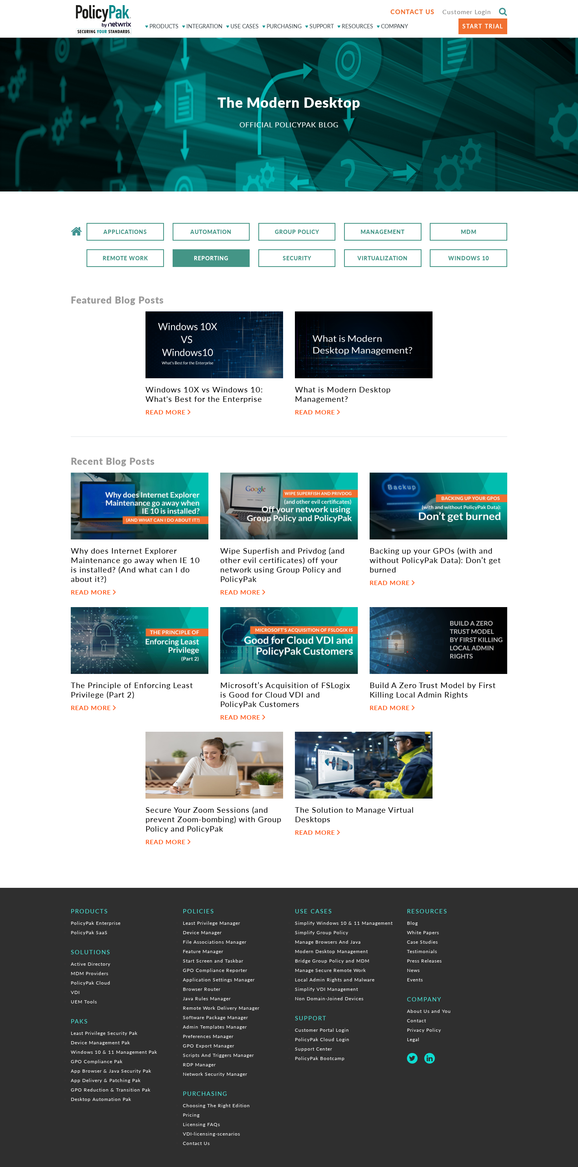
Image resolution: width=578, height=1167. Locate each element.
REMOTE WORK (125, 258)
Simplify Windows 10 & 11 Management (344, 923)
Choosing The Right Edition (216, 1105)
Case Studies (422, 942)
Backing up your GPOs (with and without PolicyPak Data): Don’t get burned (435, 560)
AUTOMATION (211, 231)
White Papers (423, 932)
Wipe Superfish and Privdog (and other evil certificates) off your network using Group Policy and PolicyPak (282, 565)
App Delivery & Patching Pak (106, 1080)
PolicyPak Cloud (90, 983)
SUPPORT (321, 26)
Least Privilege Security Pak (104, 1033)
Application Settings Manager (219, 980)
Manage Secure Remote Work (330, 970)
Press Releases (424, 961)
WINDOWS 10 (468, 258)
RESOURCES (357, 26)
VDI (75, 992)
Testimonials (422, 951)
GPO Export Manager (208, 1046)
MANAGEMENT (383, 231)
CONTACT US (412, 11)
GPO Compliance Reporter (215, 970)
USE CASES (244, 26)
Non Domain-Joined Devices (329, 998)
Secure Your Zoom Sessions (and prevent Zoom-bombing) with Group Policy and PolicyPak (213, 819)
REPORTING (211, 258)
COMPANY (394, 26)
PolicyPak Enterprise (96, 923)
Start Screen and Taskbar (213, 961)
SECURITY (297, 258)
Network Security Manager (215, 1074)
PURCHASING (284, 26)
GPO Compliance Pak (97, 1061)
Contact (416, 1020)
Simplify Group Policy (321, 932)
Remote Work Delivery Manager (221, 1008)
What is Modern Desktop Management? (343, 394)
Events (415, 980)
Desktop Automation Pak (101, 1099)
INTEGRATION (204, 26)
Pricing (191, 1115)
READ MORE (166, 412)
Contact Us (196, 1143)
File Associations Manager (215, 942)
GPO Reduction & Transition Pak (111, 1090)
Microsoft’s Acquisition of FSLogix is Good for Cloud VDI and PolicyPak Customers (285, 694)
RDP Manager (199, 1065)
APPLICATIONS (125, 231)
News (413, 970)
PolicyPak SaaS (89, 932)
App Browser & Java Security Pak (111, 1071)
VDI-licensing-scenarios (211, 1134)
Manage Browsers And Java (328, 942)
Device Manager (202, 932)
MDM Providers (90, 973)
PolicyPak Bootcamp (320, 1058)
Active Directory (90, 964)
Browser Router (202, 989)
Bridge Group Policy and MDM (332, 961)
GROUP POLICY (297, 231)
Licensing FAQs (201, 1124)
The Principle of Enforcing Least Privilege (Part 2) (132, 689)
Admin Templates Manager (215, 1027)
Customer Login (466, 11)
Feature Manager (203, 951)
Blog (412, 923)
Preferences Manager (208, 1036)
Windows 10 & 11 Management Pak (114, 1052)
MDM (469, 231)
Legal (413, 1039)
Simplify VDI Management (326, 989)
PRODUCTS (164, 26)
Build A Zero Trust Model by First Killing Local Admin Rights (433, 689)
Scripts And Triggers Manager (218, 1055)
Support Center (313, 1049)
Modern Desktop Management (331, 951)
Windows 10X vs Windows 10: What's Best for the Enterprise (204, 394)
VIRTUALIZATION (382, 258)
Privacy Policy (424, 1030)
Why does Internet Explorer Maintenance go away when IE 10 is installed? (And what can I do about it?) (135, 565)
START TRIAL (482, 26)
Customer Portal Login (322, 1030)
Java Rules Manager (207, 998)
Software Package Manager (215, 1017)
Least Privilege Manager (211, 923)
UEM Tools (84, 1002)
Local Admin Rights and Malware (335, 980)
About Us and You (429, 1011)
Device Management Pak (100, 1043)
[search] (503, 11)
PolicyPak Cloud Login (322, 1039)
